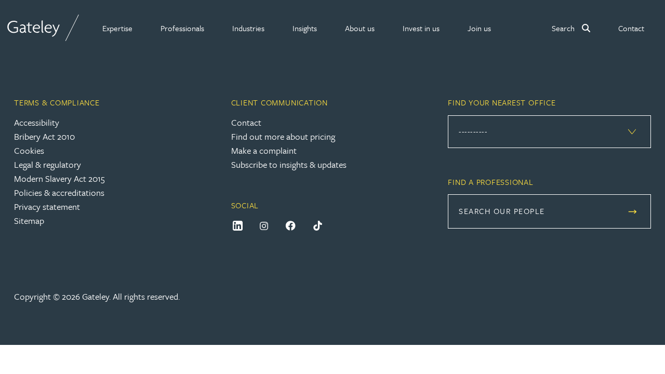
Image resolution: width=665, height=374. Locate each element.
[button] (117, 28)
